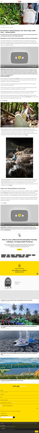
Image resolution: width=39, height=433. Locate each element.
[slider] (15, 66)
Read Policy (2, 423)
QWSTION (17, 78)
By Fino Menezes (18, 282)
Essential (3, 428)
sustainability (21, 256)
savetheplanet (14, 256)
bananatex (3, 255)
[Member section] (6, 255)
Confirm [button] (36, 431)
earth (8, 255)
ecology (12, 255)
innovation (28, 255)
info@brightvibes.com (3, 413)
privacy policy (11, 419)
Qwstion (26, 134)
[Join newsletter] (14, 417)
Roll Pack (36, 191)
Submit (37, 408)
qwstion (8, 256)
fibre (24, 255)
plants (33, 255)
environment (18, 255)
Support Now (19, 249)
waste (27, 256)
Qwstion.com (5, 25)
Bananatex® (28, 96)
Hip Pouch (6, 192)
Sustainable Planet (3, 27)
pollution (3, 256)
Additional (3, 425)
